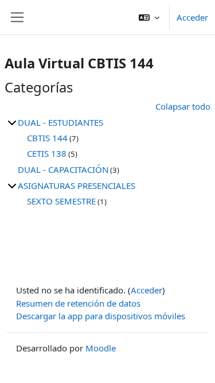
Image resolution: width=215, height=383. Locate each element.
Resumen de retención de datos (78, 303)
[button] (149, 17)
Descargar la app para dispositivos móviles (100, 316)
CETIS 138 (47, 153)
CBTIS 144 (47, 138)
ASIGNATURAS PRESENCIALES (76, 185)
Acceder (192, 17)
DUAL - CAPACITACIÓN (63, 169)
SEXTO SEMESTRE (61, 201)
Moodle (100, 348)
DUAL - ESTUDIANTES (60, 122)
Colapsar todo (182, 106)
